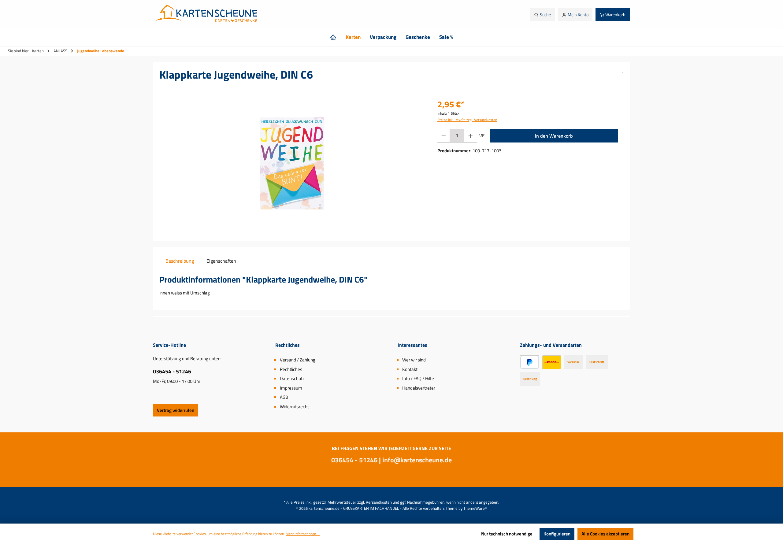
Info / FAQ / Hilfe (418, 378)
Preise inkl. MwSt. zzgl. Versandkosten (467, 120)
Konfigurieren (557, 533)
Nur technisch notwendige (507, 533)
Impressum (291, 387)
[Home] (333, 37)
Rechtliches (291, 369)
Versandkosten (379, 502)
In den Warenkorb (554, 135)
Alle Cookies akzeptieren (605, 533)
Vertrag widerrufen (175, 410)
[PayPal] (529, 362)
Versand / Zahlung (297, 359)
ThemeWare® (475, 508)
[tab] (179, 260)
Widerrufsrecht (294, 406)
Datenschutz (292, 378)
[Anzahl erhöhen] (470, 135)
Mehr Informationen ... (303, 534)
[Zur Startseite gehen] (208, 14)
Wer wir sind (414, 359)
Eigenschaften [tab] (221, 261)
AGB (284, 397)
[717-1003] (292, 163)
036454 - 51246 (172, 371)
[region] (292, 163)
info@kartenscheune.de (417, 460)
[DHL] (551, 362)
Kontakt (409, 369)
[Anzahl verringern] (443, 135)
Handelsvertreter (418, 387)
